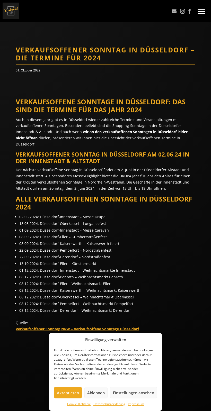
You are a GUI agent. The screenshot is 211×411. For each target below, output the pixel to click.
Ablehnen (96, 392)
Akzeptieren (68, 392)
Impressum (136, 404)
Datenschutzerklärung (109, 404)
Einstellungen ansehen (133, 392)
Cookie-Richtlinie (79, 404)
